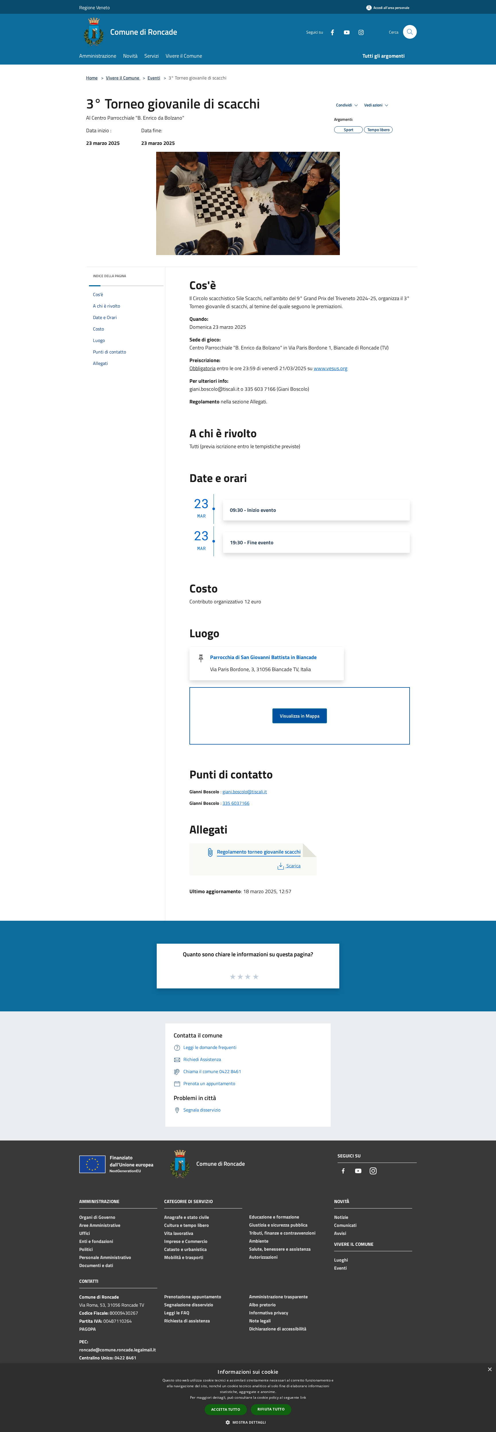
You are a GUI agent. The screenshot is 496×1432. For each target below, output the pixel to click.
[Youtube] (344, 32)
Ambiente (258, 1240)
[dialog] (248, 1397)
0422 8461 (125, 1357)
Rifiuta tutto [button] (271, 1409)
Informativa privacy (268, 1312)
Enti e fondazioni (96, 1241)
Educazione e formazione (274, 1216)
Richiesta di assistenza (187, 1320)
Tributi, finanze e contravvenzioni (282, 1232)
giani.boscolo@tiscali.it (244, 791)
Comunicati (345, 1225)
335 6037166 (235, 803)
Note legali (260, 1320)
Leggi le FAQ (176, 1312)
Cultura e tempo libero (186, 1225)
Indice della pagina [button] (109, 276)
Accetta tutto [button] (225, 1409)
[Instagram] (359, 32)
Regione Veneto (94, 7)
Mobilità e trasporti (183, 1257)
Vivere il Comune (123, 77)
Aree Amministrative (99, 1225)
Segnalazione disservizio (188, 1304)
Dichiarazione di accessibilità (277, 1328)
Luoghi (341, 1259)
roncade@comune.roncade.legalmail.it (117, 1349)
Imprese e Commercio (186, 1241)
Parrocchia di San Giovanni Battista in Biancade (263, 657)
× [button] (489, 1369)
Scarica (293, 865)
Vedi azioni (373, 105)
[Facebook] (330, 32)
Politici (86, 1249)
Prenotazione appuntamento (192, 1296)
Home (92, 77)
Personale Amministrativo (105, 1257)
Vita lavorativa (178, 1233)
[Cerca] (410, 32)
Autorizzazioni (263, 1257)
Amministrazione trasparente (278, 1296)
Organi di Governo (97, 1217)
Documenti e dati (96, 1265)
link (303, 1397)
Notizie (341, 1217)
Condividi (344, 105)
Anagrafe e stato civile (186, 1217)
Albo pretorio (262, 1304)
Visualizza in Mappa (299, 715)
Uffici (84, 1233)
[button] (248, 1422)
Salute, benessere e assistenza (280, 1249)
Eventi (154, 77)
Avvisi (340, 1233)
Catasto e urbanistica (185, 1249)
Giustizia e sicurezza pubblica (278, 1224)
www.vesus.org (330, 368)
